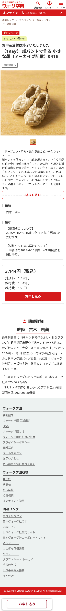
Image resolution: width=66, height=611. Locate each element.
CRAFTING (9, 527)
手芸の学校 (9, 565)
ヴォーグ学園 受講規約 (16, 421)
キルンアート (11, 543)
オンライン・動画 (13, 501)
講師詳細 (8, 65)
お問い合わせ (11, 458)
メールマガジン (12, 453)
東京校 (7, 479)
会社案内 (8, 415)
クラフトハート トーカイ (18, 559)
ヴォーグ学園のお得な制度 (19, 437)
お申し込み (33, 296)
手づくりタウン (12, 516)
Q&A (6, 426)
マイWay (8, 575)
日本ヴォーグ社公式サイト (19, 532)
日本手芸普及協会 (13, 570)
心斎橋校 (8, 495)
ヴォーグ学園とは (13, 431)
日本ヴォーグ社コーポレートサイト (24, 538)
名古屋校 (8, 490)
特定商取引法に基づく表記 (19, 464)
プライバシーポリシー (16, 442)
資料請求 (8, 448)
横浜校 (7, 484)
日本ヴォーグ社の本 (15, 521)
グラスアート (11, 554)
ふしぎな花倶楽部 (13, 548)
